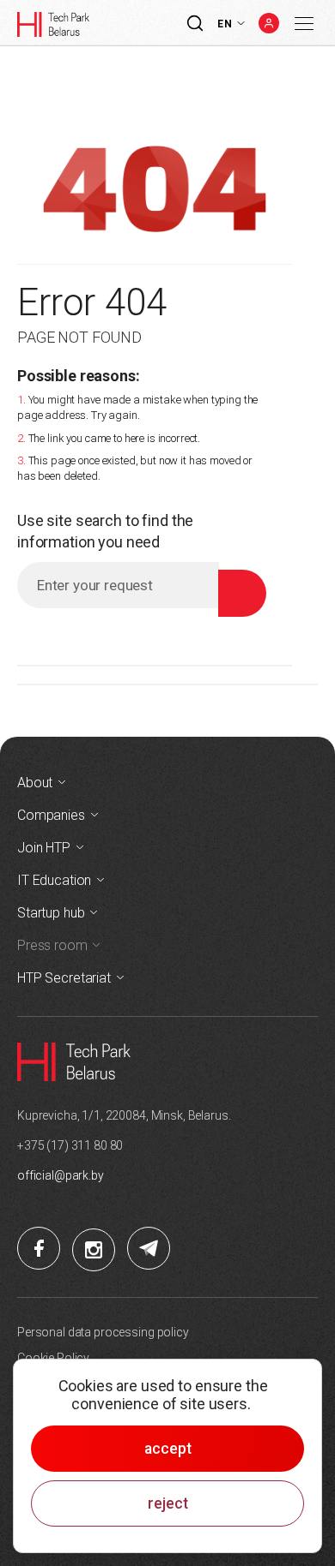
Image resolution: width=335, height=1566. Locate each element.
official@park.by (60, 1175)
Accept (168, 1448)
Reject (168, 1503)
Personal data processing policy (103, 1332)
